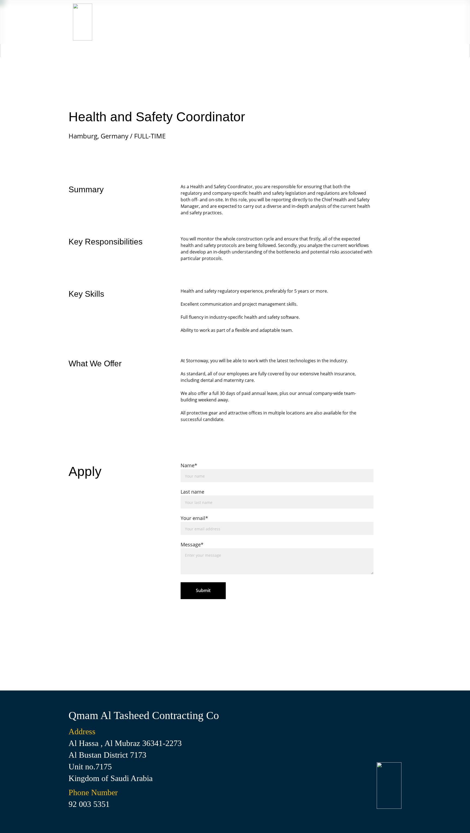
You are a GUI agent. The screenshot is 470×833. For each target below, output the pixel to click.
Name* (189, 465)
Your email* (194, 518)
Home (353, 22)
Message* (192, 544)
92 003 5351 (89, 804)
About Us (317, 22)
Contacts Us (273, 22)
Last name (192, 491)
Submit (203, 590)
